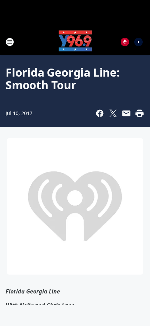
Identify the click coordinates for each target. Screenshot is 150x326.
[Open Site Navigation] (10, 42)
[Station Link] (75, 41)
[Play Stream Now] (138, 42)
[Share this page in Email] (126, 113)
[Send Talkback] (125, 42)
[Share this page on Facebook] (100, 113)
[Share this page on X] (113, 113)
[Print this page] (139, 113)
